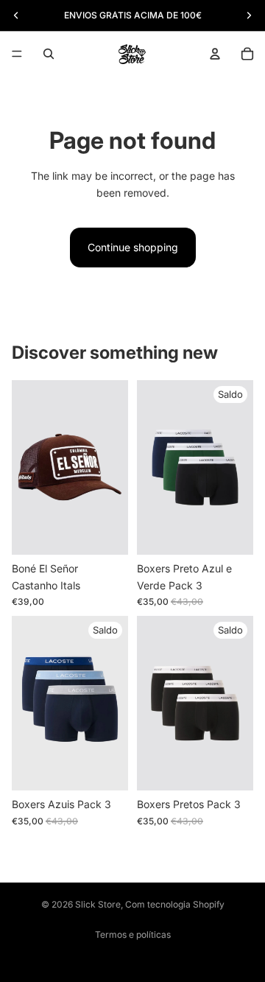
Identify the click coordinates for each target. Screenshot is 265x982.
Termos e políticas (133, 934)
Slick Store (98, 904)
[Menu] (17, 54)
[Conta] (215, 54)
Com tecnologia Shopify (175, 904)
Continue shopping (133, 247)
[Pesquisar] (48, 54)
